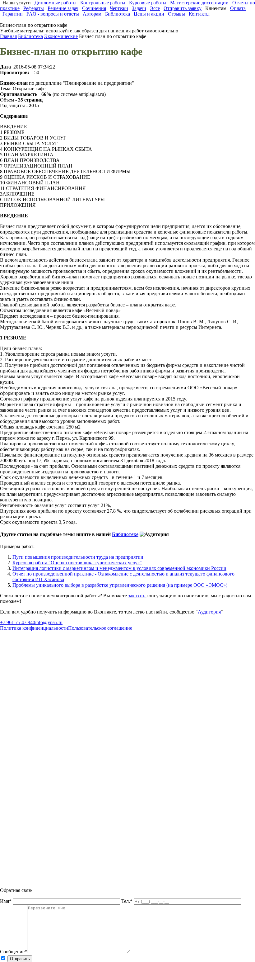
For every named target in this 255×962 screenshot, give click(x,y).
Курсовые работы (147, 2)
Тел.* (127, 901)
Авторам (92, 14)
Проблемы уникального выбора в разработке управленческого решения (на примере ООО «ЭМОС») (119, 585)
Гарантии (12, 14)
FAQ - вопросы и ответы (52, 14)
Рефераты (33, 8)
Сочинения (94, 8)
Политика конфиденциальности (34, 628)
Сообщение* (13, 951)
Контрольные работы (102, 2)
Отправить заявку (183, 8)
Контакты (199, 14)
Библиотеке (125, 534)
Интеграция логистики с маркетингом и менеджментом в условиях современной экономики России (119, 568)
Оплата (238, 8)
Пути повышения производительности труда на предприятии (77, 557)
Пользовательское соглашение (100, 628)
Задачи (139, 8)
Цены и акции (149, 14)
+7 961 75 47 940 (17, 622)
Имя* (6, 901)
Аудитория (209, 611)
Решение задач (63, 8)
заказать (137, 595)
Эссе (155, 8)
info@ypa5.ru (49, 622)
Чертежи (119, 8)
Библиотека (117, 14)
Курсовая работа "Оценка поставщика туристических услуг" (77, 562)
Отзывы (176, 14)
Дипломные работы (55, 2)
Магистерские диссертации (199, 2)
